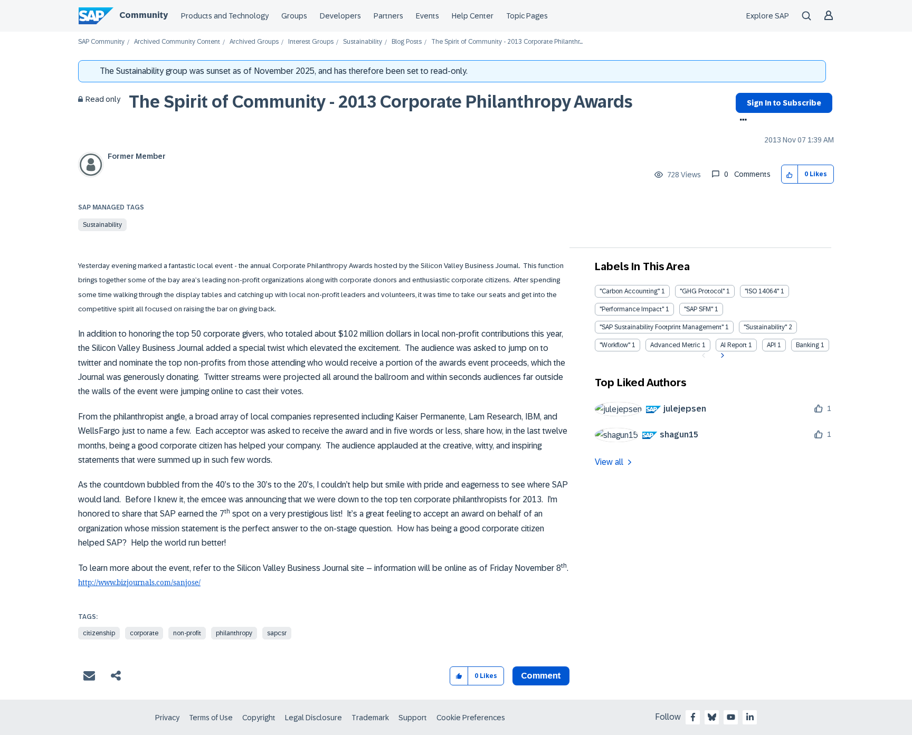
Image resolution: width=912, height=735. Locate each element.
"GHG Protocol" (702, 291)
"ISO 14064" (762, 291)
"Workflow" (615, 345)
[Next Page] (721, 355)
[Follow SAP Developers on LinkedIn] (750, 717)
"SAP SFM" (698, 309)
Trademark (370, 717)
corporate (144, 633)
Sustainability (362, 42)
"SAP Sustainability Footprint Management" (662, 327)
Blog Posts (407, 42)
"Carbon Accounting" (630, 291)
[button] (790, 174)
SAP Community (101, 42)
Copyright (259, 717)
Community (143, 15)
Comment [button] (541, 675)
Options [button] (741, 121)
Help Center (472, 16)
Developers (340, 16)
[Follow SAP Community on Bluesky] (712, 717)
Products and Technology (225, 16)
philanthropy (234, 633)
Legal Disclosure (313, 717)
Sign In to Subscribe (784, 103)
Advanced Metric (675, 345)
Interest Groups (311, 42)
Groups (294, 16)
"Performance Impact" (632, 309)
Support (412, 717)
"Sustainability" (765, 327)
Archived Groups (254, 42)
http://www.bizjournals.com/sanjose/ (139, 582)
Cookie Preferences (470, 717)
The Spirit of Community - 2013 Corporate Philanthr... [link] (507, 42)
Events (427, 16)
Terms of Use (211, 717)
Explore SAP (767, 16)
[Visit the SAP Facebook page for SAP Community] (693, 717)
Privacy (167, 717)
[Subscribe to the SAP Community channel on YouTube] (731, 717)
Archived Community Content (177, 42)
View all (609, 461)
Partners (388, 16)
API (771, 345)
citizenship (99, 633)
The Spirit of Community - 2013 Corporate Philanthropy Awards (381, 101)
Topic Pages (527, 16)
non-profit (187, 633)
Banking (807, 345)
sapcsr (277, 633)
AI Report (733, 345)
